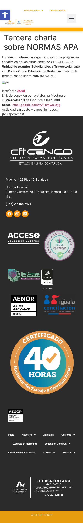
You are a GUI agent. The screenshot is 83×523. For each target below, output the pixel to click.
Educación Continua (56, 443)
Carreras (66, 434)
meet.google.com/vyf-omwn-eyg (36, 105)
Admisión (48, 434)
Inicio (11, 434)
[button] (5, 15)
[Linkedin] (25, 213)
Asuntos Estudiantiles (25, 443)
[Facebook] (9, 213)
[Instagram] (17, 213)
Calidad (47, 452)
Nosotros (27, 434)
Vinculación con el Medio (21, 452)
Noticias (67, 452)
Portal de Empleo (58, 11)
